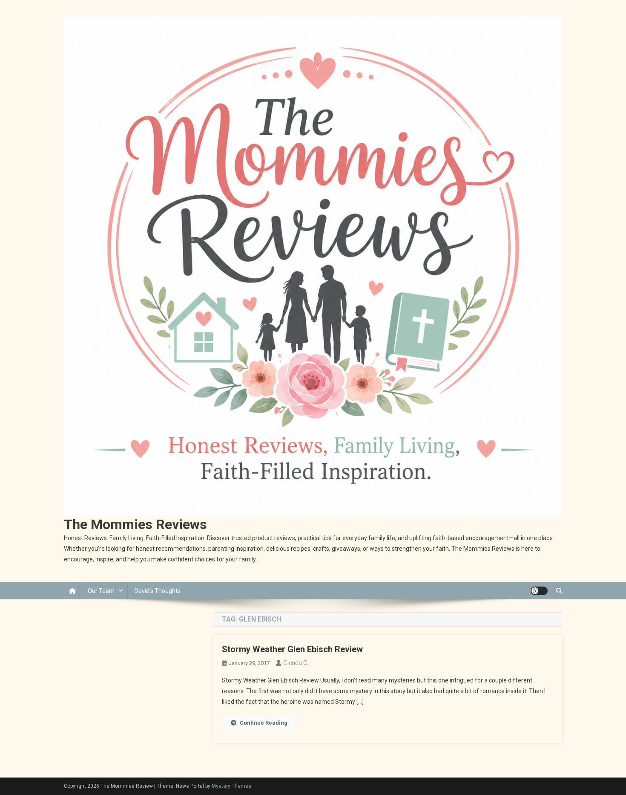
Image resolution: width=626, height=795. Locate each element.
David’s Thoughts (158, 590)
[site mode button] (539, 591)
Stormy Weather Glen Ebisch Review (292, 649)
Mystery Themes (231, 786)
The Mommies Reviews (135, 524)
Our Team (101, 590)
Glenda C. (295, 662)
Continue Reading (263, 723)
